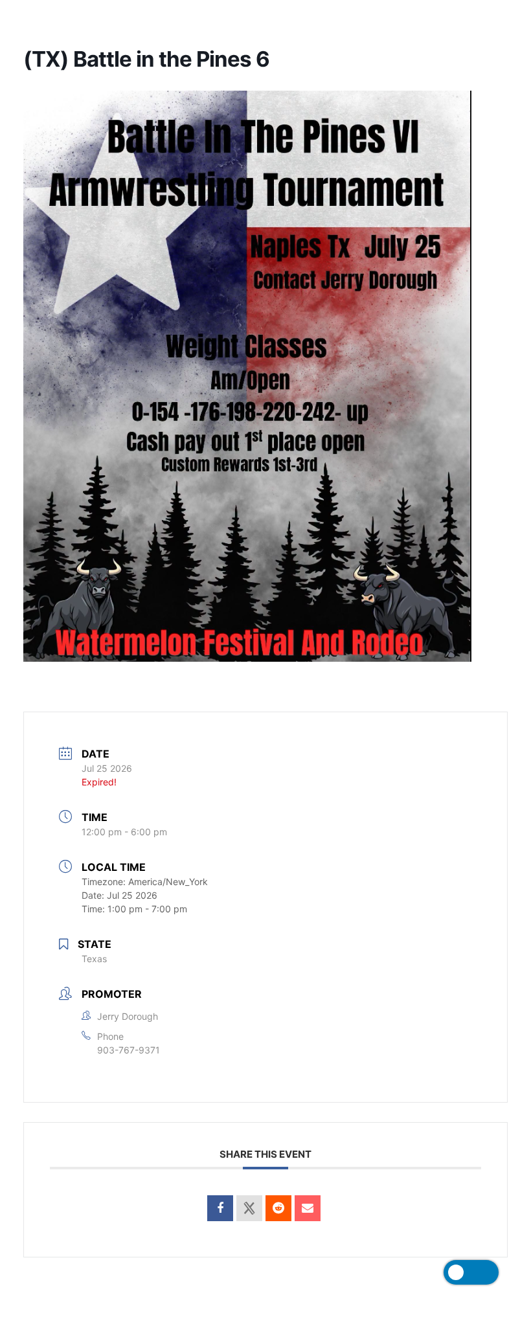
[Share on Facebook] (220, 1208)
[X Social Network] (249, 1208)
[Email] (308, 1208)
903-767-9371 (128, 1049)
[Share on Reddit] (278, 1208)
